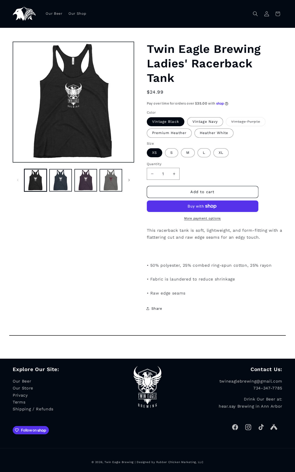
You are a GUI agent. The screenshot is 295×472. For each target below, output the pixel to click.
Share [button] (156, 308)
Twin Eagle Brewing (118, 462)
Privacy (20, 395)
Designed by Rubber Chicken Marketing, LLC (170, 462)
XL (221, 152)
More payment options (202, 218)
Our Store (23, 388)
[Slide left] (18, 180)
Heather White (214, 133)
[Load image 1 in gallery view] (35, 180)
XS (154, 152)
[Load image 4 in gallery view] (111, 180)
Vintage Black (165, 122)
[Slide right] (129, 180)
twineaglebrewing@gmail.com (250, 381)
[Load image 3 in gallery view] (85, 180)
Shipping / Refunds (33, 409)
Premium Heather (169, 133)
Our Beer (22, 381)
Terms (19, 402)
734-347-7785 (267, 388)
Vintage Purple (248, 122)
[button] (255, 13)
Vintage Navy (205, 122)
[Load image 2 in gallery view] (60, 180)
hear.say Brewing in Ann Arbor (250, 406)
